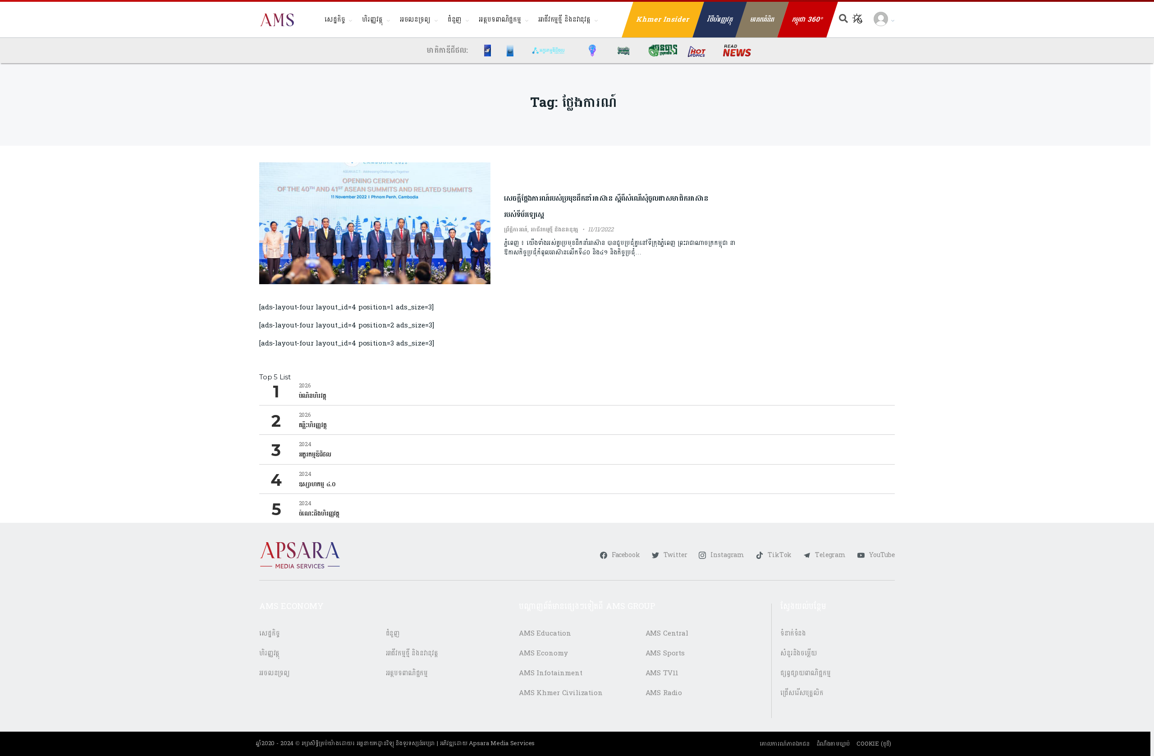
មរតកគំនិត (762, 20)
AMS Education (545, 633)
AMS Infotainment (550, 673)
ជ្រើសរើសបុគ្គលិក (802, 693)
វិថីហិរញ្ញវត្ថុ (720, 20)
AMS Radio (664, 693)
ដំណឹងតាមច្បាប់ (833, 743)
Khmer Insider (663, 20)
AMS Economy (543, 653)
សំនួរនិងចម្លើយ (798, 653)
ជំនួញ (455, 20)
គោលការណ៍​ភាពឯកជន (785, 743)
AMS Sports (665, 653)
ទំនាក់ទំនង (793, 633)
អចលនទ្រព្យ (415, 20)
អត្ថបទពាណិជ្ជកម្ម (500, 20)
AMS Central (667, 633)
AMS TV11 (662, 673)
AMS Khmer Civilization (561, 693)
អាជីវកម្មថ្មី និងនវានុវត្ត (564, 20)
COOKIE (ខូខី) (873, 743)
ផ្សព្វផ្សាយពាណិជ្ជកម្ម (805, 673)
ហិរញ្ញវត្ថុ (372, 20)
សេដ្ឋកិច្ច (335, 20)
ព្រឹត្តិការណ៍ (515, 229)
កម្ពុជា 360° (807, 20)
